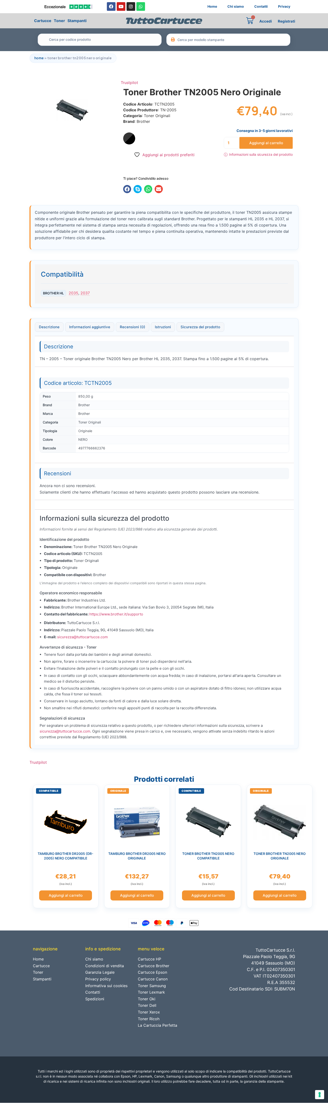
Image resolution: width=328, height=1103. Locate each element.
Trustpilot (129, 82)
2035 (73, 293)
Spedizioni (94, 998)
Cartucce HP (149, 959)
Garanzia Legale (100, 972)
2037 (85, 293)
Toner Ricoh (148, 1018)
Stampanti (76, 20)
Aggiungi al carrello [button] (66, 895)
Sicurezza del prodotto (200, 327)
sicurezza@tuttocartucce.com (82, 637)
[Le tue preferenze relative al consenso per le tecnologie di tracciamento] (319, 1094)
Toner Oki (146, 998)
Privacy (284, 6)
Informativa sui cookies (106, 985)
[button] (127, 189)
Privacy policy (98, 979)
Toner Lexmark (151, 992)
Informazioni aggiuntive (89, 327)
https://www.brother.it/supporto (116, 614)
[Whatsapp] (140, 6)
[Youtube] (121, 6)
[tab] (49, 327)
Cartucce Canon (153, 979)
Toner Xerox (149, 1012)
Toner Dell (147, 1005)
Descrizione (49, 327)
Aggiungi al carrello (266, 143)
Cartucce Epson (152, 972)
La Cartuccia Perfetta (157, 1025)
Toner (59, 20)
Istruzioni (163, 327)
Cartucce (42, 20)
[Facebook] (111, 6)
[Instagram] (131, 6)
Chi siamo (235, 6)
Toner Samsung (152, 985)
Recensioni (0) (132, 327)
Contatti (261, 6)
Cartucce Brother (153, 965)
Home (212, 6)
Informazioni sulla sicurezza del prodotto (258, 154)
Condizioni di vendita (104, 965)
